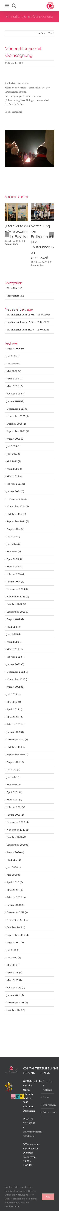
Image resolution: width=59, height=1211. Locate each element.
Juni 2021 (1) (13, 777)
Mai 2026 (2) (14, 371)
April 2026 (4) (14, 378)
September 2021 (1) (17, 754)
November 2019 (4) (17, 920)
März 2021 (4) (14, 799)
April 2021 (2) (14, 792)
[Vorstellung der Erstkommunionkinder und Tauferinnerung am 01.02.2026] (42, 212)
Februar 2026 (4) (16, 393)
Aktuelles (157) (14, 288)
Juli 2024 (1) (13, 536)
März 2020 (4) (15, 890)
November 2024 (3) (18, 506)
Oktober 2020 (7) (16, 837)
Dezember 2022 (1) (17, 671)
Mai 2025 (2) (14, 461)
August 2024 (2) (15, 529)
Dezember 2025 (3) (17, 408)
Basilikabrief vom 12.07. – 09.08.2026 (28, 322)
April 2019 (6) (14, 972)
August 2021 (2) (15, 762)
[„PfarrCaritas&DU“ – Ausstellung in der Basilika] (16, 212)
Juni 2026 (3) (14, 363)
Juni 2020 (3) (14, 867)
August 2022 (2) (15, 686)
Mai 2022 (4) (14, 702)
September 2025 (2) (18, 431)
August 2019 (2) (15, 942)
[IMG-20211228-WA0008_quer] (29, 148)
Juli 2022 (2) (14, 694)
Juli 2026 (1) (13, 356)
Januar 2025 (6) (15, 491)
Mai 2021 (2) (14, 784)
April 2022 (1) (14, 709)
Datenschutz (48, 1112)
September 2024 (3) (18, 521)
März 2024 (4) (14, 566)
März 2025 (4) (14, 476)
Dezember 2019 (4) (17, 912)
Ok (48, 1197)
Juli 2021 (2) (13, 769)
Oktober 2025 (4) (16, 423)
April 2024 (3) (14, 559)
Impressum (48, 1104)
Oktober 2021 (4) (16, 747)
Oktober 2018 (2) (16, 1010)
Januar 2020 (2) (15, 905)
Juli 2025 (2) (13, 446)
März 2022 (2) (15, 717)
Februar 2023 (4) (16, 656)
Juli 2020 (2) (14, 859)
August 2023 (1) (15, 619)
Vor (50, 33)
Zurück (41, 33)
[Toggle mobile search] (14, 5)
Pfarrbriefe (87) (15, 295)
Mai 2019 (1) (13, 965)
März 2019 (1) (14, 980)
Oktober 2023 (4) (16, 604)
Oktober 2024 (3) (16, 514)
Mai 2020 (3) (14, 874)
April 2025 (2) (14, 468)
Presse (46, 1097)
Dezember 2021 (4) (17, 739)
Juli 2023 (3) (14, 626)
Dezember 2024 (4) (17, 499)
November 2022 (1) (17, 679)
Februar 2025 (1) (16, 483)
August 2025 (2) (15, 438)
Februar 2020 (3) (16, 897)
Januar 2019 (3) (15, 995)
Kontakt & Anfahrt (47, 1085)
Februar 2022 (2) (16, 724)
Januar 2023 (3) (15, 664)
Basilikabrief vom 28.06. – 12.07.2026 (28, 329)
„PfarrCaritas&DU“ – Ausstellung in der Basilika (19, 231)
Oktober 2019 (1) (16, 927)
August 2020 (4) (15, 852)
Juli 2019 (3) (13, 950)
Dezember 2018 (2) (17, 1002)
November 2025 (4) (18, 416)
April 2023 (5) (14, 641)
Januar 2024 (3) (15, 581)
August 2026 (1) (15, 348)
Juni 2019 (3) (14, 957)
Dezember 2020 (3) (18, 822)
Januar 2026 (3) (15, 401)
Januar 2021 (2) (15, 814)
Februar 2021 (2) (16, 807)
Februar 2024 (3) (16, 574)
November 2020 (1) (18, 829)
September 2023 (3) (18, 611)
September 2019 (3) (18, 935)
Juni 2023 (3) (14, 634)
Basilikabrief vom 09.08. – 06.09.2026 (29, 314)
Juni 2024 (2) (14, 544)
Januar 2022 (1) (15, 732)
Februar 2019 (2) (16, 987)
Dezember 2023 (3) (17, 589)
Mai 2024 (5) (14, 551)
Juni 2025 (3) (14, 453)
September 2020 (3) (18, 844)
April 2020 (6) (15, 882)
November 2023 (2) (18, 596)
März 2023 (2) (15, 649)
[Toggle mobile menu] (7, 5)
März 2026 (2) (15, 386)
